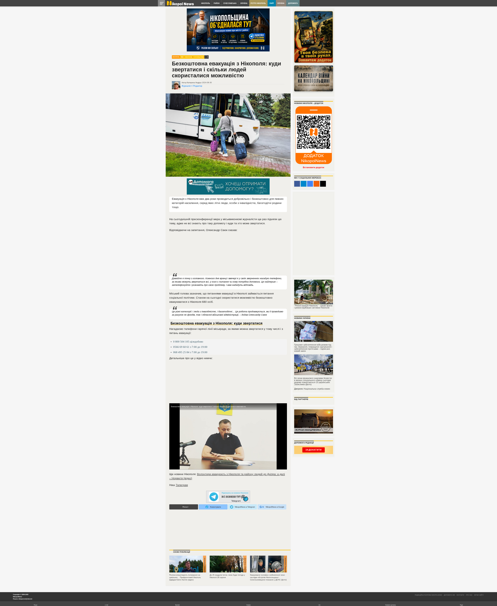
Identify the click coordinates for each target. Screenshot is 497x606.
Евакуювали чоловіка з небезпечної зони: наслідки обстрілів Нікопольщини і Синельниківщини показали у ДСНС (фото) (268, 577)
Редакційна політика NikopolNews (428, 595)
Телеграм (182, 484)
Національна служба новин (317, 389)
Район (217, 3)
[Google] (310, 184)
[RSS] (316, 184)
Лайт (271, 3)
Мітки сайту (479, 595)
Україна (243, 3)
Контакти (460, 595)
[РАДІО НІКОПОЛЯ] (313, 78)
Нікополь (205, 3)
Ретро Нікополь (258, 3)
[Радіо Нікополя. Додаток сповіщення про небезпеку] (313, 37)
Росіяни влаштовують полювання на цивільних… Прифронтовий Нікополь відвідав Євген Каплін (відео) (185, 577)
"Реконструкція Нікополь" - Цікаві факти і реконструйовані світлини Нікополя (313, 307)
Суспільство (198, 57)
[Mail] (323, 184)
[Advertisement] (228, 254)
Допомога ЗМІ (449, 595)
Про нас (469, 595)
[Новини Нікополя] (180, 5)
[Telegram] (303, 184)
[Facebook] (297, 184)
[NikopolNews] (228, 497)
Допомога (293, 3)
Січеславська (229, 3)
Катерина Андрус (194, 82)
